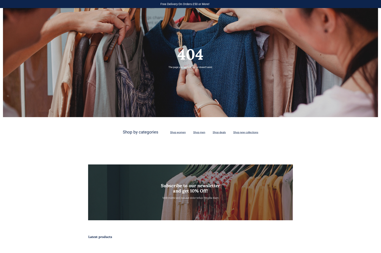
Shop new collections (245, 132)
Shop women (178, 132)
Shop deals (219, 132)
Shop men (199, 132)
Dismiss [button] (215, 4)
